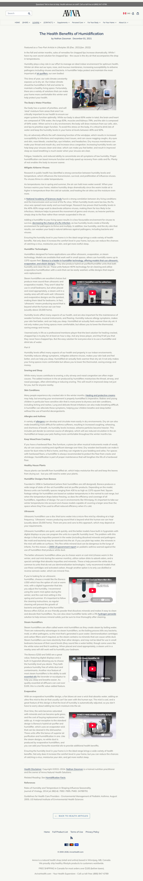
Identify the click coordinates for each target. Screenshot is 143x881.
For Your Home (108, 22)
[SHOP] (25, 22)
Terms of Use (76, 832)
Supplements (62, 22)
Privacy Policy (92, 832)
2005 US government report (62, 546)
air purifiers (42, 73)
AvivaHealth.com (76, 852)
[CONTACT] (48, 22)
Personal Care (77, 22)
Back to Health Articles (73, 816)
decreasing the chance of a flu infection (51, 223)
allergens (40, 421)
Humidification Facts (55, 777)
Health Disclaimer (32, 769)
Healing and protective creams (100, 395)
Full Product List (60, 832)
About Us (122, 22)
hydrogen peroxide (107, 614)
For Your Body (93, 22)
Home (47, 832)
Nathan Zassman (74, 769)
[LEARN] (36, 22)
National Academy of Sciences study (44, 198)
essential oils (30, 676)
